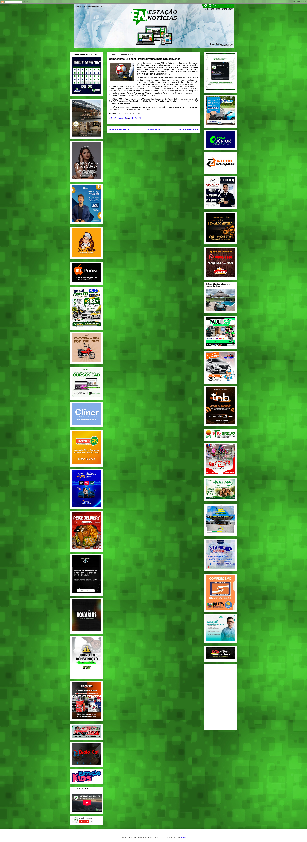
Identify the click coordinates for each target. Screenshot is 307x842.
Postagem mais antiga (188, 129)
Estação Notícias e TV (119, 118)
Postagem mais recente (119, 129)
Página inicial (154, 129)
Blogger (183, 837)
